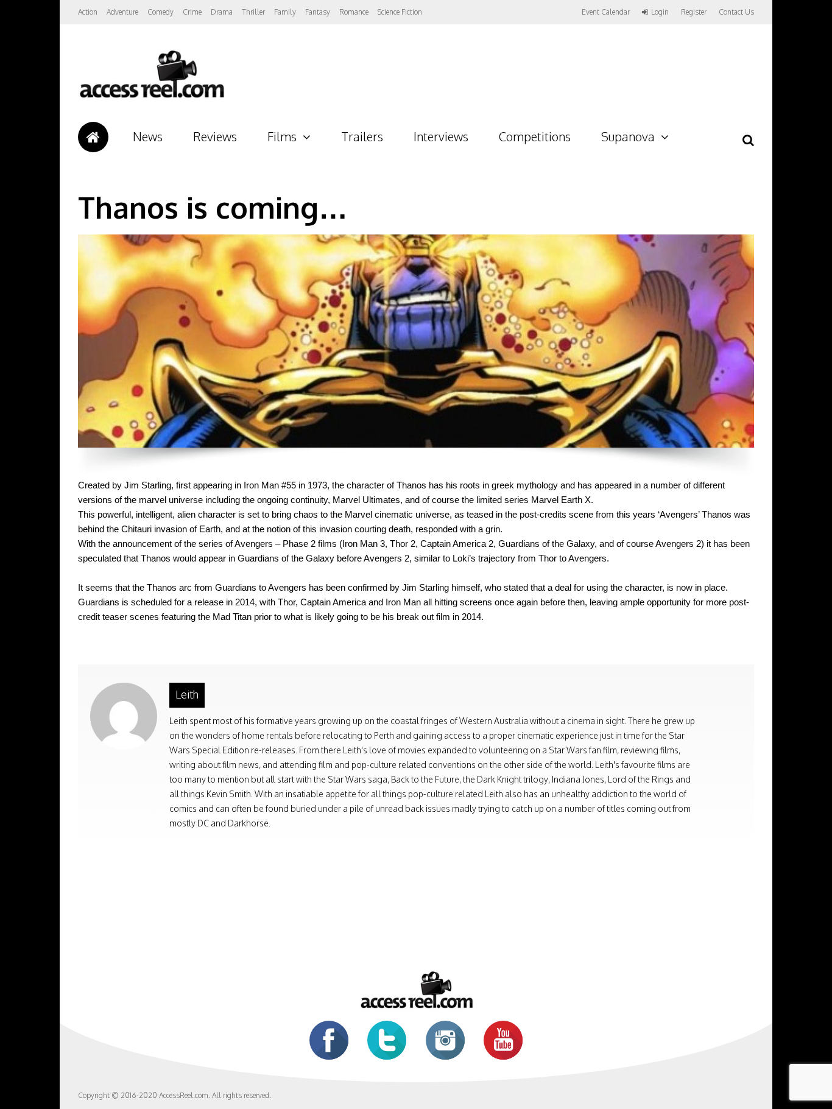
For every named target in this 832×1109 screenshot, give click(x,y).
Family (285, 11)
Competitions (535, 136)
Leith (187, 694)
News (148, 136)
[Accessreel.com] (151, 97)
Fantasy (317, 11)
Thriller (253, 11)
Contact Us (736, 11)
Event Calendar (606, 11)
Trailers (362, 136)
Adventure (122, 11)
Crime (192, 11)
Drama (222, 11)
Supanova (628, 136)
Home (93, 137)
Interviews (441, 136)
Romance (353, 11)
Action (87, 11)
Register (694, 12)
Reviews (215, 136)
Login (660, 12)
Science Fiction (400, 11)
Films (282, 136)
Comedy (160, 11)
